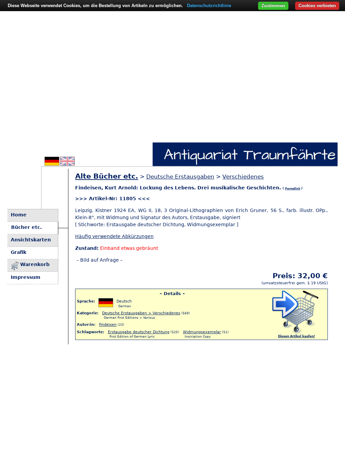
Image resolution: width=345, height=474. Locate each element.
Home (19, 214)
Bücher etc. (26, 227)
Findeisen (108, 324)
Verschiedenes (243, 176)
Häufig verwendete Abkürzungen (114, 236)
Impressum (25, 277)
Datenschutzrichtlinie (209, 5)
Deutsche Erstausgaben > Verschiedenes (141, 313)
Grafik (18, 252)
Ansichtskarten (31, 239)
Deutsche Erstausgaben (180, 176)
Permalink (292, 188)
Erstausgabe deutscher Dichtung (138, 332)
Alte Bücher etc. (106, 176)
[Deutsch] (52, 163)
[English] (67, 163)
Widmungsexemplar (202, 332)
